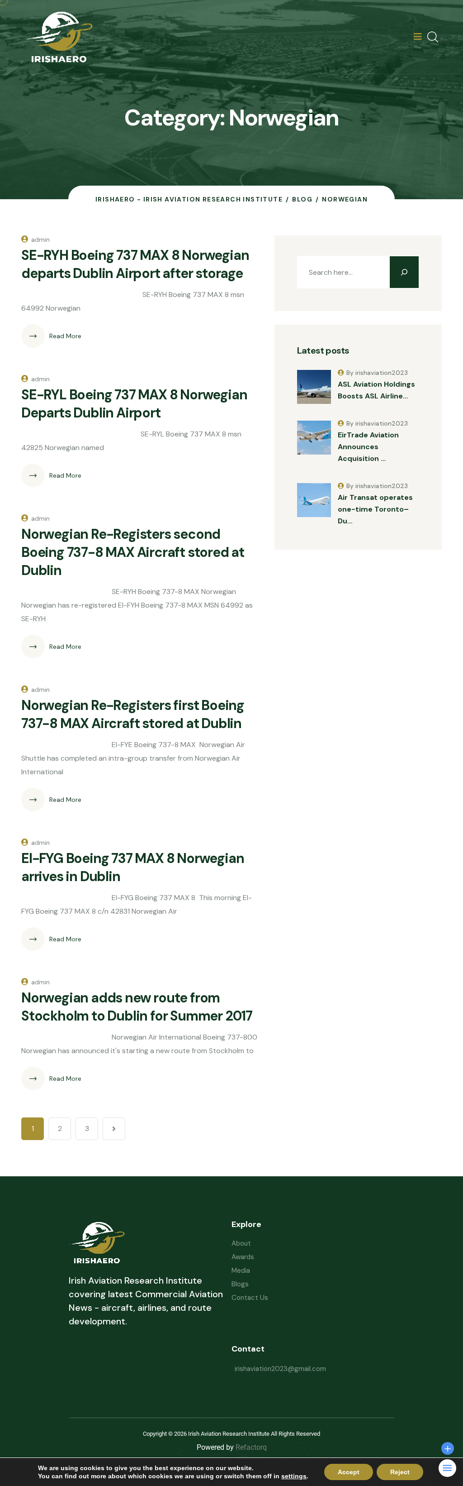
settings (294, 1476)
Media (241, 1270)
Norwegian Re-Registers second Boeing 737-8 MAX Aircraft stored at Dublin (132, 552)
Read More (65, 336)
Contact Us (250, 1297)
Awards (243, 1256)
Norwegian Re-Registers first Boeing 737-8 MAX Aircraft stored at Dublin (132, 714)
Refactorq (251, 1447)
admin (40, 239)
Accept (348, 1472)
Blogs (240, 1284)
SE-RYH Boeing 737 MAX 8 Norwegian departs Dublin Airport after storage (135, 264)
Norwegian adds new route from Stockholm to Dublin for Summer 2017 (136, 1007)
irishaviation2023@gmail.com (280, 1368)
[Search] (404, 272)
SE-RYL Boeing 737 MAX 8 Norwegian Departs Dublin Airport (134, 404)
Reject (400, 1472)
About (241, 1243)
